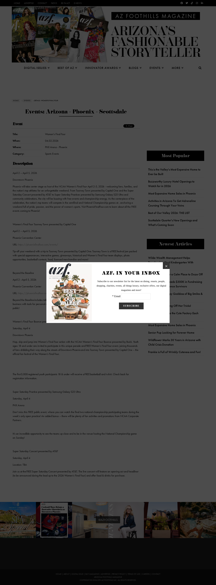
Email (117, 296)
